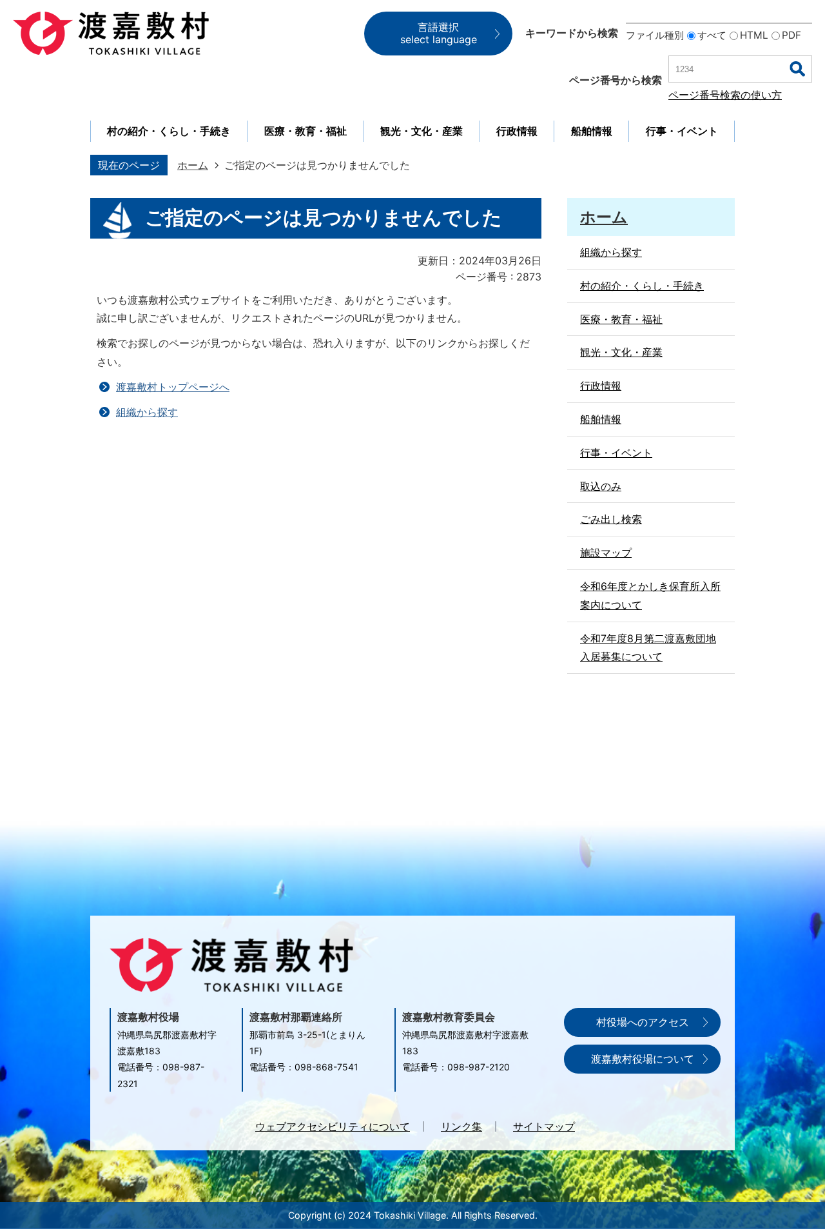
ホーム (192, 165)
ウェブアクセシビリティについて (332, 1126)
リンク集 (461, 1126)
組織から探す (147, 412)
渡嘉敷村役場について (642, 1058)
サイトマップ (544, 1126)
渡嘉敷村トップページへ (172, 386)
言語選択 (438, 33)
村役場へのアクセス (642, 1022)
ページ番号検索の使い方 (725, 94)
